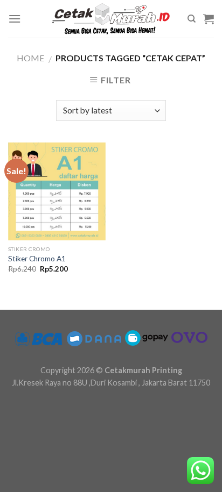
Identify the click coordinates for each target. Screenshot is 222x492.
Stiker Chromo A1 (37, 258)
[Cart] (208, 19)
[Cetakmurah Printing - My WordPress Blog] (111, 19)
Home (30, 58)
